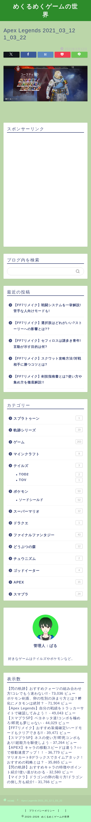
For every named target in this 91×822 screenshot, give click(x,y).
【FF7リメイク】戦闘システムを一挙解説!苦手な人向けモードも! (47, 308)
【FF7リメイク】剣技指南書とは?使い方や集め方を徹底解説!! (48, 379)
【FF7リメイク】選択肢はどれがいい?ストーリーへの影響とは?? (48, 326)
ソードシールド (49, 500)
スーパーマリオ (47, 511)
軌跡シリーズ (47, 430)
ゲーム (47, 442)
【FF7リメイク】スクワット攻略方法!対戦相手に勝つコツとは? (47, 361)
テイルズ (47, 466)
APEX (47, 582)
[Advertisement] (45, 190)
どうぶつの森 (47, 547)
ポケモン (47, 491)
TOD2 (49, 474)
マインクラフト (47, 454)
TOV (49, 480)
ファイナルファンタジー (47, 535)
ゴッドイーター (47, 570)
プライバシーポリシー (42, 810)
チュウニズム (47, 559)
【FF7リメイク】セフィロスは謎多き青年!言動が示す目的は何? (47, 344)
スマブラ (47, 594)
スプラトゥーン (47, 418)
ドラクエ (47, 523)
